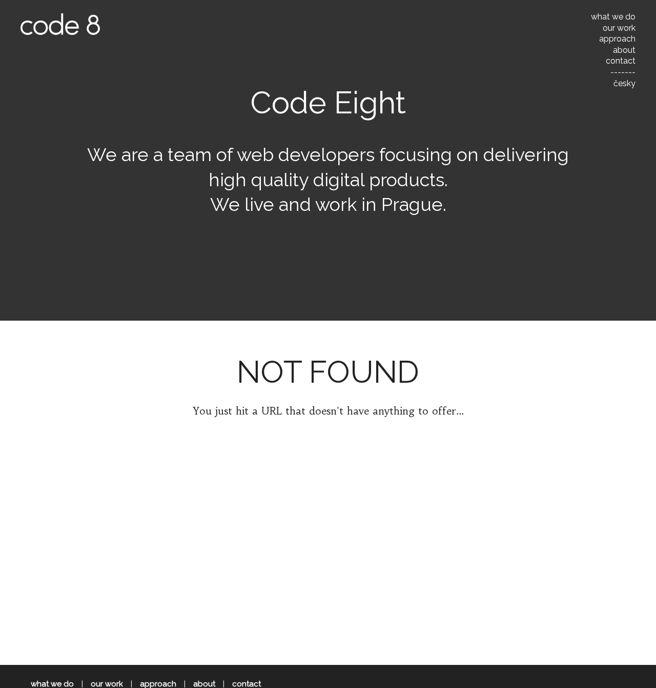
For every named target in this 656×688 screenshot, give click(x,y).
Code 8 (60, 24)
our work (619, 28)
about (624, 50)
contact (621, 61)
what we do (613, 17)
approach (617, 39)
